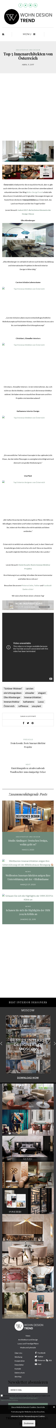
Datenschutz (20, 1373)
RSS (50, 1360)
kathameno (28, 701)
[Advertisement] (28, 109)
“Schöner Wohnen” (13, 688)
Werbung (18, 1357)
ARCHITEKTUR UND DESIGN (28, 50)
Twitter (37, 585)
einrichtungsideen (13, 693)
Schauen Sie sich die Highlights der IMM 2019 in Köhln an (28, 912)
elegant (42, 693)
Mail (39, 1364)
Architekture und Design (28, 1340)
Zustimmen (29, 1423)
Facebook (41, 1353)
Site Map (18, 1376)
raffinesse (23, 706)
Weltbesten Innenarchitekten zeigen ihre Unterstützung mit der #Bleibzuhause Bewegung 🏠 (28, 877)
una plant (36, 706)
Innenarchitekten (32, 697)
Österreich (9, 706)
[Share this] (23, 723)
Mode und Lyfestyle (28, 1347)
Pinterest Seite (27, 585)
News (28, 872)
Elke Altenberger (12, 697)
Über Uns (18, 1353)
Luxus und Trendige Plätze (28, 1343)
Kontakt (18, 1369)
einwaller (29, 693)
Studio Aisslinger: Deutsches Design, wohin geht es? (28, 842)
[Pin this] (32, 723)
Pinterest (41, 1360)
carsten (29, 688)
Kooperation (20, 1361)
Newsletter (19, 1365)
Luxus (41, 701)
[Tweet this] (28, 723)
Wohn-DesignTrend (34, 192)
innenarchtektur (12, 701)
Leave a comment (28, 716)
